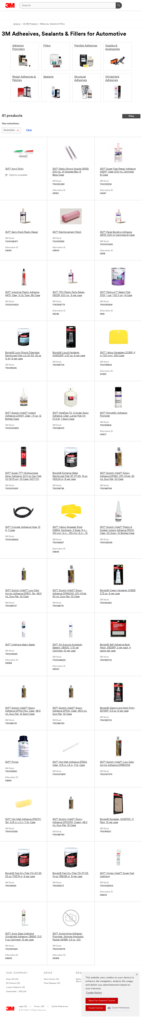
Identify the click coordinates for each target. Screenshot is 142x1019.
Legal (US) (23, 1007)
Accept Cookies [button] (95, 1008)
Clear (29, 130)
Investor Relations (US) (15, 987)
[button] (118, 1008)
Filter (131, 116)
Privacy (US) (39, 1007)
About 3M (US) (12, 979)
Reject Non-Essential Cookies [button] (101, 1001)
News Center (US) (51, 979)
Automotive (9, 130)
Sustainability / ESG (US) (16, 992)
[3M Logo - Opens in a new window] (10, 5)
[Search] (119, 5)
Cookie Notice (94, 993)
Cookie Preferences (59, 1007)
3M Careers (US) (13, 983)
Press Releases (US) (52, 983)
